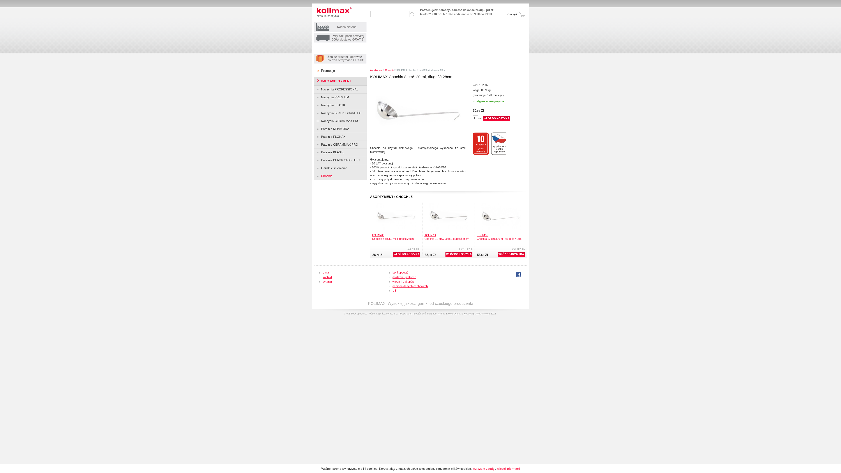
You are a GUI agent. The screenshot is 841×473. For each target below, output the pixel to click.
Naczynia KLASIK (333, 105)
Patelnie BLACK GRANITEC (340, 160)
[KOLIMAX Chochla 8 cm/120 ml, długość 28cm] (418, 83)
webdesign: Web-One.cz (477, 313)
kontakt (327, 277)
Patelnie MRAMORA (335, 129)
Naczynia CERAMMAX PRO (340, 121)
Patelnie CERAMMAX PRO (339, 144)
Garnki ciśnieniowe (334, 168)
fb (517, 275)
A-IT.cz (441, 313)
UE (394, 290)
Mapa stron (406, 313)
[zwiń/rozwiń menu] (318, 121)
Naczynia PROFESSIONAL (339, 89)
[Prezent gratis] (340, 54)
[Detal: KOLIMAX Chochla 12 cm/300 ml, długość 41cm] (501, 204)
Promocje (328, 70)
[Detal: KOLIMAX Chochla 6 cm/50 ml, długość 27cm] (396, 204)
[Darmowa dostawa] (340, 33)
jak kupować (400, 272)
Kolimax (326, 10)
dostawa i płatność (404, 277)
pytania (327, 281)
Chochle (389, 70)
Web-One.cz (455, 313)
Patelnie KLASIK (332, 152)
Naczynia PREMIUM (335, 97)
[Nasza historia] (340, 23)
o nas (326, 272)
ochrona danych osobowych (410, 286)
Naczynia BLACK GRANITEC (341, 113)
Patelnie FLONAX (333, 136)
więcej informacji (508, 468)
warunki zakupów (403, 281)
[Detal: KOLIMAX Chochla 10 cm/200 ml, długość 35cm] (448, 204)
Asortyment (376, 70)
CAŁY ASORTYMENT (336, 81)
